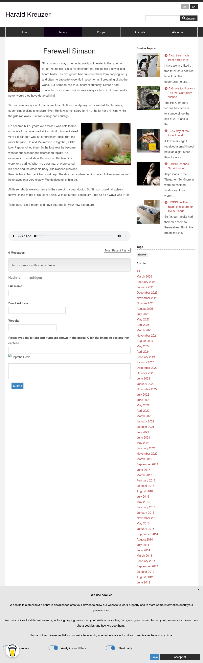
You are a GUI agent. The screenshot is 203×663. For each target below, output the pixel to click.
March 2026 (144, 276)
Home (25, 32)
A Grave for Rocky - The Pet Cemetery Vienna (181, 92)
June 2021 (143, 437)
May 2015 (143, 523)
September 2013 (147, 566)
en (193, 7)
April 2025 (143, 324)
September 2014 (147, 534)
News (63, 32)
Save (154, 657)
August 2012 (145, 577)
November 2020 (147, 453)
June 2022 (143, 400)
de (185, 7)
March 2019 (144, 459)
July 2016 (143, 496)
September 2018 (147, 464)
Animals (140, 32)
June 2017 (143, 469)
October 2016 (145, 485)
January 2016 (145, 512)
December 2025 (147, 292)
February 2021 (146, 448)
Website (13, 320)
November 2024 (147, 335)
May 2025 (143, 319)
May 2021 (143, 443)
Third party (125, 648)
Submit (17, 386)
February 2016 (146, 507)
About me (178, 32)
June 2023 (143, 378)
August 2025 (145, 308)
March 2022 (144, 416)
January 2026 (145, 287)
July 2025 (143, 314)
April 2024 (143, 351)
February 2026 (146, 282)
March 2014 (144, 555)
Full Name (15, 286)
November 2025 (147, 298)
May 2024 (143, 346)
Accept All (180, 657)
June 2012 (143, 582)
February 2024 (146, 357)
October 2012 (145, 571)
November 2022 (147, 389)
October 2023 (145, 373)
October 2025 (145, 303)
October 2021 (145, 426)
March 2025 (144, 330)
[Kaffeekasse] (12, 650)
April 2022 (143, 410)
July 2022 (143, 394)
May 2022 (143, 405)
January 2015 (145, 528)
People (101, 32)
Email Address (18, 303)
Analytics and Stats (73, 648)
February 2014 (146, 561)
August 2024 (145, 341)
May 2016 (143, 502)
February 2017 (146, 480)
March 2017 (144, 475)
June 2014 (143, 550)
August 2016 (145, 491)
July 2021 (143, 432)
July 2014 (143, 545)
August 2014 (145, 539)
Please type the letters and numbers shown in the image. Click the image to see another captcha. (68, 340)
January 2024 (145, 362)
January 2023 (145, 383)
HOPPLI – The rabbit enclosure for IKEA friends (180, 206)
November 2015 (147, 518)
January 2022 (145, 421)
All (138, 271)
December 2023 (147, 367)
